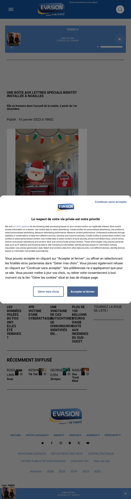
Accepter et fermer (82, 291)
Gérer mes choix (48, 291)
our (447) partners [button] (21, 226)
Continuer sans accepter (111, 202)
